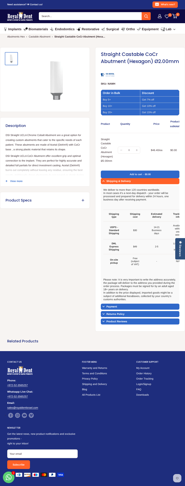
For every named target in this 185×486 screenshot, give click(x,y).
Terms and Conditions (94, 373)
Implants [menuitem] (14, 29)
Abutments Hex (16, 36)
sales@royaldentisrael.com (22, 407)
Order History (144, 373)
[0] (175, 16)
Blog (84, 389)
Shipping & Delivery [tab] (118, 181)
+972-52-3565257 (17, 385)
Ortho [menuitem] (130, 29)
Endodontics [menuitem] (65, 29)
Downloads (142, 394)
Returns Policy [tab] (115, 314)
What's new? (168, 4)
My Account (142, 367)
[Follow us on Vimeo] (31, 415)
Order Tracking (144, 378)
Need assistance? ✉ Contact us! (25, 4)
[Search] (146, 16)
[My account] (160, 16)
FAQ (138, 389)
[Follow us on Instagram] (17, 415)
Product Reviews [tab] (116, 321)
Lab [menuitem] (168, 29)
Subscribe (19, 464)
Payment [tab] (111, 306)
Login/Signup (143, 384)
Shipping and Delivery (94, 384)
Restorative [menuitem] (90, 29)
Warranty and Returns (94, 367)
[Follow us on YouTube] (24, 415)
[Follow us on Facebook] (10, 415)
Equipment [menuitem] (150, 29)
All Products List (91, 394)
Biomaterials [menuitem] (38, 29)
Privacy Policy (90, 378)
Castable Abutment (39, 36)
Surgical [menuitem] (112, 29)
